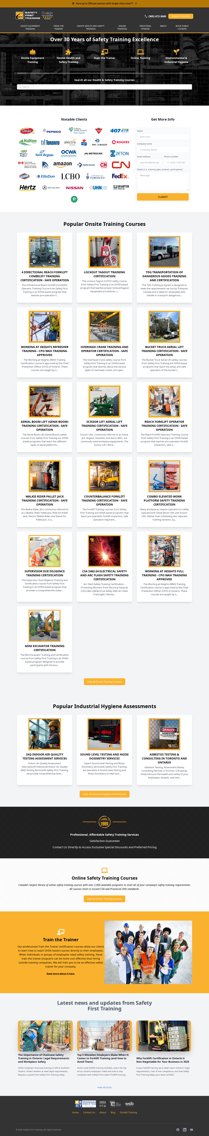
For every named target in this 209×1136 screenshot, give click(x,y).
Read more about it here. (61, 973)
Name (140, 131)
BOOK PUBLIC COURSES (182, 27)
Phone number (171, 156)
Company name (144, 143)
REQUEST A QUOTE (181, 16)
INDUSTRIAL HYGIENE (145, 27)
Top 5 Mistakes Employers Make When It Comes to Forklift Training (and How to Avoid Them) (103, 1058)
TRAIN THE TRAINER (58, 27)
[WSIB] (129, 1103)
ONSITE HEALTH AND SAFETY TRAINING (90, 27)
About (103, 1112)
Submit (163, 197)
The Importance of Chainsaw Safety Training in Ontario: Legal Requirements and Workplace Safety (43, 1058)
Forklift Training (128, 1112)
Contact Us (89, 1112)
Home (75, 1112)
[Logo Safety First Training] (28, 15)
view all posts (104, 1087)
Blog (113, 1112)
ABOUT (163, 26)
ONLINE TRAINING (122, 27)
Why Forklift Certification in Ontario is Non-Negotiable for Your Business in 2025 (162, 1060)
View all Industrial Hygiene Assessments (104, 794)
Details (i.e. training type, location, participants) (159, 169)
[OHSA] (102, 1103)
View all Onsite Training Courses (104, 681)
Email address (144, 156)
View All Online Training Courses (104, 898)
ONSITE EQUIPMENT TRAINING (30, 27)
